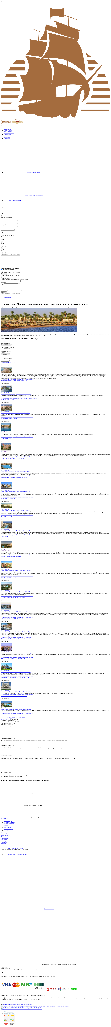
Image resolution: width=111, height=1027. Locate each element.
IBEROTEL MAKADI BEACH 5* (9, 399)
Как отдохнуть (4, 818)
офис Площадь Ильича (8, 269)
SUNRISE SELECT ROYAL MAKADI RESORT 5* (14, 381)
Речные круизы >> (5, 835)
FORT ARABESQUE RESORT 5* (9, 577)
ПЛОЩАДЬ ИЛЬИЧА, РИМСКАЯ (16, 717)
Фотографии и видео (14, 398)
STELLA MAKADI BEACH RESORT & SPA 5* (13, 597)
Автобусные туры (8, 829)
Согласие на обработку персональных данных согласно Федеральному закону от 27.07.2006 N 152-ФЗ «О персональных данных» (35, 1006)
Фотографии (12, 379)
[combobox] (55, 348)
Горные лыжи (7, 827)
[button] (6, 344)
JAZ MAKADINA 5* (6, 438)
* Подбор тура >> (5, 833)
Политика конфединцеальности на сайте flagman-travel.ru (17, 1004)
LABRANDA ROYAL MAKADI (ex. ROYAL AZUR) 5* (15, 677)
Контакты (3, 843)
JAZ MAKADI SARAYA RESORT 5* (10, 418)
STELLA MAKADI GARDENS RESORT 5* (12, 618)
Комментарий (4, 290)
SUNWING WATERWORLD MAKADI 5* (11, 556)
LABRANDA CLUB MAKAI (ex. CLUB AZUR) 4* (14, 696)
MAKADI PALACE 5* (6, 516)
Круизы (6, 825)
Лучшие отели (7, 297)
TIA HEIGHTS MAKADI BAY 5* (9, 498)
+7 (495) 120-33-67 (5, 719)
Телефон (3, 282)
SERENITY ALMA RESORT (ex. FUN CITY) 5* (13, 658)
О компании (4, 842)
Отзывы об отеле (28, 379)
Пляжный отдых (8, 821)
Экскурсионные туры (9, 822)
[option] (9, 347)
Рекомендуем (4, 841)
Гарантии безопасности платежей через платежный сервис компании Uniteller (22, 1009)
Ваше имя (3, 281)
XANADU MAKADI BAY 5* (8, 362)
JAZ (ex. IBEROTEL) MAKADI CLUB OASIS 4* (13, 458)
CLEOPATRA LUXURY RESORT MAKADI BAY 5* (14, 477)
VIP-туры (6, 830)
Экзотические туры (9, 823)
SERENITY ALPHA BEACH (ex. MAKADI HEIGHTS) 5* (15, 638)
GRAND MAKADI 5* (6, 536)
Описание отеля (5, 379)
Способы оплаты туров (56, 992)
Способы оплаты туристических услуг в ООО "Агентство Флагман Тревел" (21, 1007)
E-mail (2, 284)
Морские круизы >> (6, 836)
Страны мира (4, 839)
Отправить (3, 292)
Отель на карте (20, 379)
